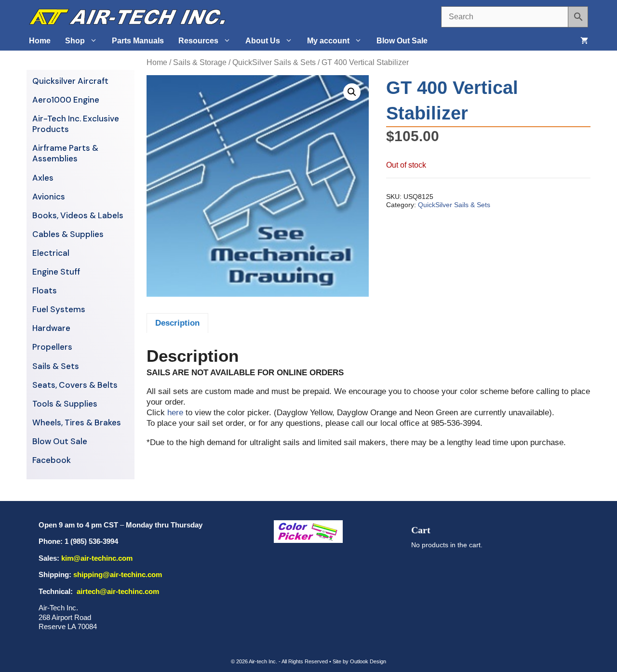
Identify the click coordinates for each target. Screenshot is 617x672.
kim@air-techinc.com (97, 558)
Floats (44, 290)
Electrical (50, 253)
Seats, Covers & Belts (75, 385)
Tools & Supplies (64, 403)
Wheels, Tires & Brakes (76, 422)
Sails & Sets (55, 366)
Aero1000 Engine (65, 99)
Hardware (51, 328)
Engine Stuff (56, 271)
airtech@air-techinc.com (117, 591)
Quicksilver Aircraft (70, 81)
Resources (198, 41)
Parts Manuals (138, 41)
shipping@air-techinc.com (117, 574)
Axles (43, 177)
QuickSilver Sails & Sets (274, 62)
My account (328, 41)
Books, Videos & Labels (77, 215)
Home (40, 41)
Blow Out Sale (402, 41)
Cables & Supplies (68, 234)
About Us (262, 41)
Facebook (51, 460)
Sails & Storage (200, 62)
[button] (352, 92)
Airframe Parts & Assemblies (65, 153)
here (175, 412)
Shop (75, 41)
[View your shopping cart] (584, 41)
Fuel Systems (58, 309)
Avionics (48, 196)
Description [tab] (177, 323)
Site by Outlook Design (359, 661)
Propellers (52, 347)
